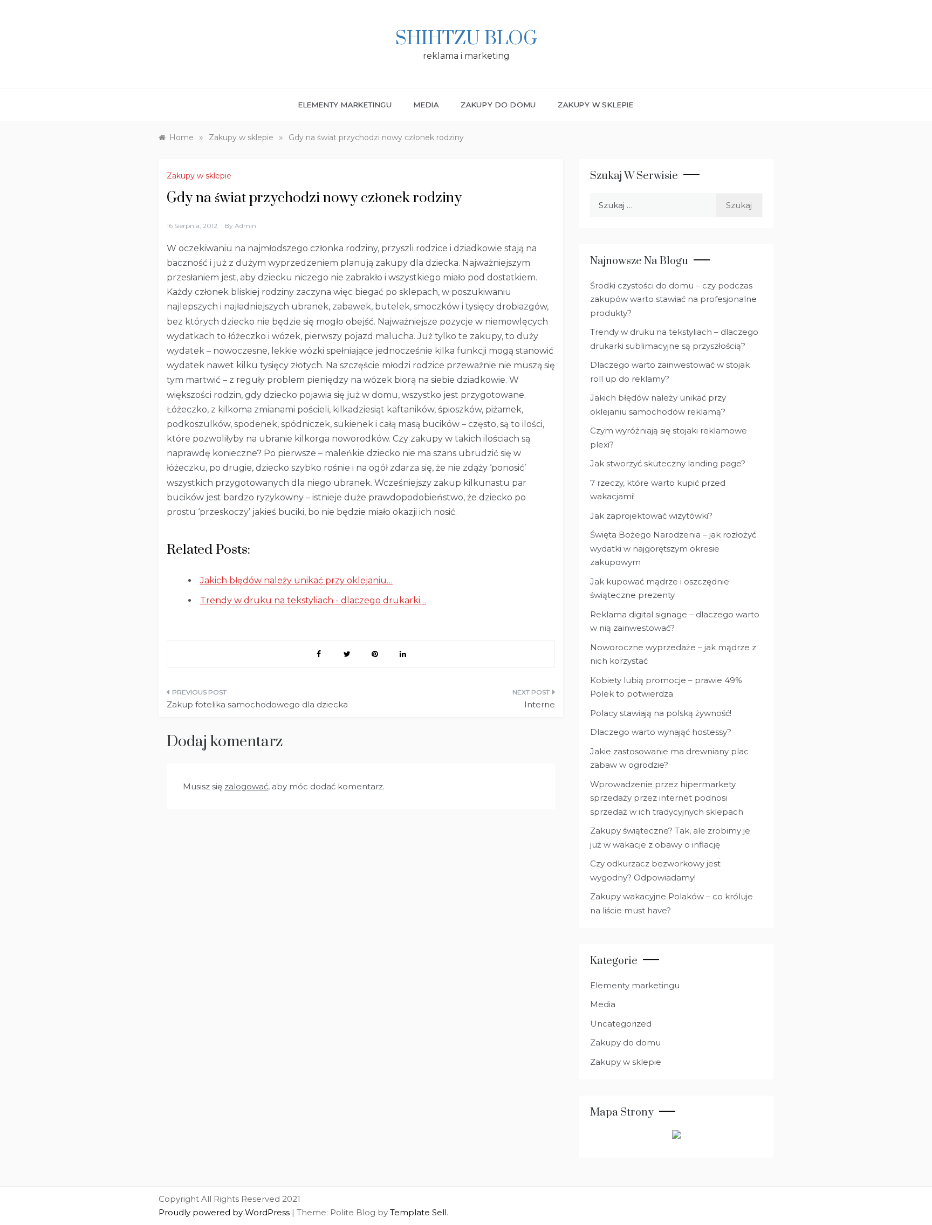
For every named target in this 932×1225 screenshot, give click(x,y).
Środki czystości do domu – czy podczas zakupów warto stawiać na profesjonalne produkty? (673, 299)
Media (426, 104)
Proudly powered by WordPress (225, 1212)
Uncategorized (621, 1023)
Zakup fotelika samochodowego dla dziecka (257, 704)
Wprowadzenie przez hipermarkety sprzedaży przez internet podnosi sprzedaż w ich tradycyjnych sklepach (666, 798)
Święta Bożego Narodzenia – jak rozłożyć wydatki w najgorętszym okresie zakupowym (673, 548)
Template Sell (418, 1212)
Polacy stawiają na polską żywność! (660, 713)
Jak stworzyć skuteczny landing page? (667, 463)
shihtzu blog (466, 39)
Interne (539, 704)
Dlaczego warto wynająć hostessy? (660, 732)
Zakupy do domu (498, 104)
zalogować (246, 786)
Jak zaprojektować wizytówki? (651, 516)
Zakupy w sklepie (596, 104)
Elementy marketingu (345, 104)
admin (245, 226)
